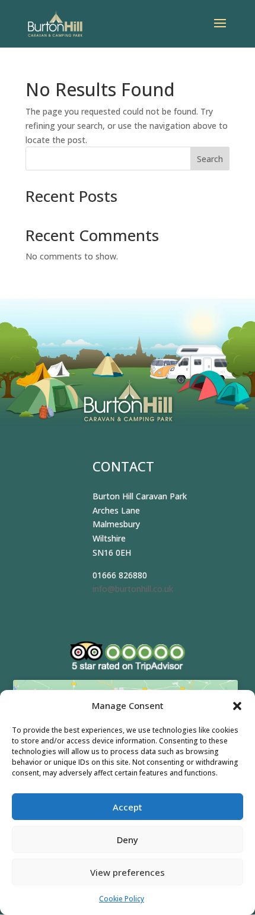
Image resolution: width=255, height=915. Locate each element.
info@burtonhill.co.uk (133, 588)
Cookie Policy (121, 899)
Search (210, 158)
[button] (237, 706)
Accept (127, 807)
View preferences (127, 872)
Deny (127, 840)
